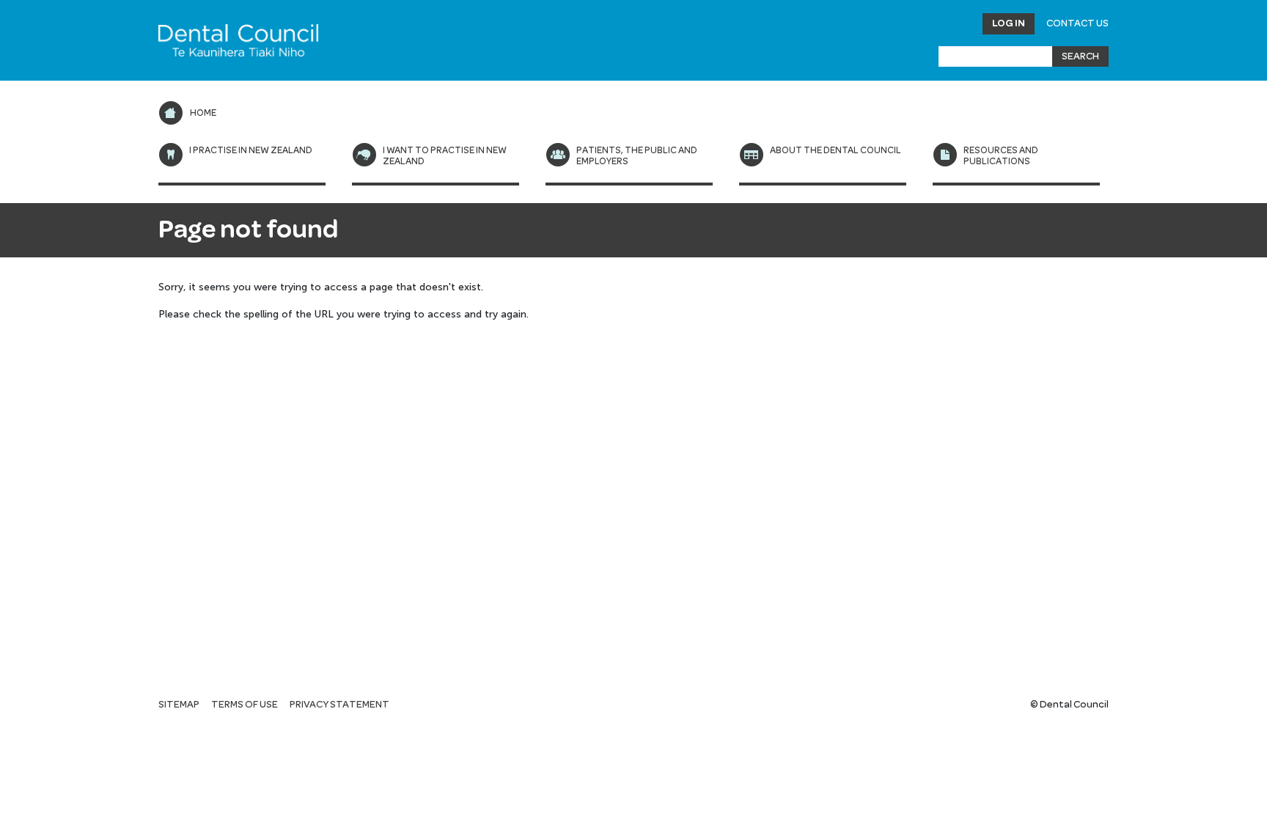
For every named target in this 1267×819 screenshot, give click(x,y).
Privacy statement (339, 704)
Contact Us (1077, 23)
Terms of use (244, 704)
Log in (1008, 23)
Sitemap (178, 704)
